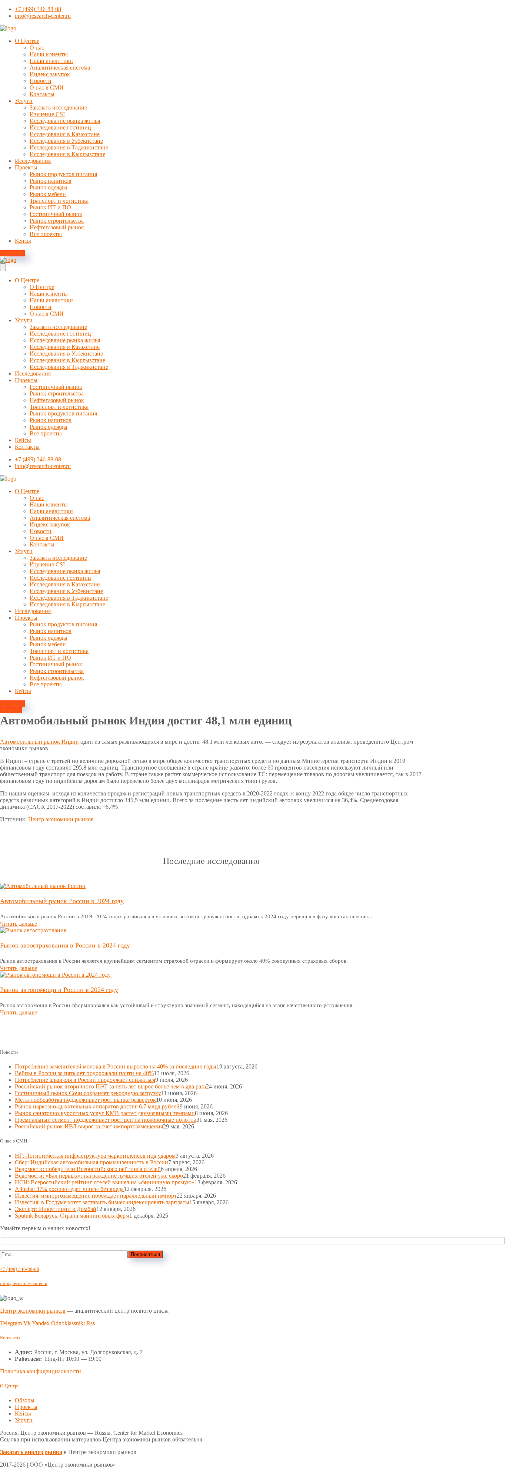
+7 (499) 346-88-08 (19, 1269)
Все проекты (46, 234)
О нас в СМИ (47, 87)
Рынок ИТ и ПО (50, 207)
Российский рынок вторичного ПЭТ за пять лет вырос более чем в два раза (110, 1086)
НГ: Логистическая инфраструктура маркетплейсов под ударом (95, 1155)
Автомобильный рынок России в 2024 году (62, 901)
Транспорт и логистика (59, 201)
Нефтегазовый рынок (57, 227)
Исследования (33, 161)
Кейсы (23, 241)
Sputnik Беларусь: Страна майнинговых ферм (72, 1215)
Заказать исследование (58, 107)
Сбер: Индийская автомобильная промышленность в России (91, 1162)
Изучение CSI (47, 114)
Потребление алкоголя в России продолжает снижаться (85, 1080)
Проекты (26, 167)
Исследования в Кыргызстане (67, 154)
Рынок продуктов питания (63, 174)
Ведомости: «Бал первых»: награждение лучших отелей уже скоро (99, 1175)
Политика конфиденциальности (40, 1371)
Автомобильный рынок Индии (39, 741)
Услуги (24, 101)
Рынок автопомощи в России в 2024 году (59, 989)
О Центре (27, 41)
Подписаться (145, 1254)
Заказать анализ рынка (31, 1452)
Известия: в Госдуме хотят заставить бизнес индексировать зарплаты (102, 1202)
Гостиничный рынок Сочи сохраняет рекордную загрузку (88, 1093)
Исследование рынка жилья (65, 121)
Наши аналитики (51, 61)
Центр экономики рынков (61, 819)
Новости (40, 81)
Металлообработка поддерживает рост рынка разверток (85, 1100)
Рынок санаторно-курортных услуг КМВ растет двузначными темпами (105, 1113)
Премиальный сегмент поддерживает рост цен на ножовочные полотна (105, 1120)
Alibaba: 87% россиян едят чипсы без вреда (69, 1189)
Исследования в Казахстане (65, 134)
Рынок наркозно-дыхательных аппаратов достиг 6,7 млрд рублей (97, 1106)
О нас (37, 47)
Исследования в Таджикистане (69, 147)
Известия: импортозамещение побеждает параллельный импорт (96, 1195)
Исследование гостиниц (60, 127)
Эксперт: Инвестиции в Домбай (55, 1209)
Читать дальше (18, 924)
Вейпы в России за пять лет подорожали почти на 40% (84, 1073)
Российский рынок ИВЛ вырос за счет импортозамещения (89, 1126)
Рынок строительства (57, 221)
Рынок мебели (48, 194)
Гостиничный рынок (56, 214)
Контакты (42, 94)
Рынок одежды (48, 187)
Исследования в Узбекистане (66, 141)
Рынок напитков (50, 181)
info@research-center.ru (23, 1283)
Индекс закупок (50, 74)
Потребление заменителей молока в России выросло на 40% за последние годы (115, 1066)
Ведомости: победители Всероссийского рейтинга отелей (88, 1169)
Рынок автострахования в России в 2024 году (65, 945)
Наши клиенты (49, 54)
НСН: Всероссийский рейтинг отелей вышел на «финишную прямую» (104, 1182)
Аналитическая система (60, 67)
